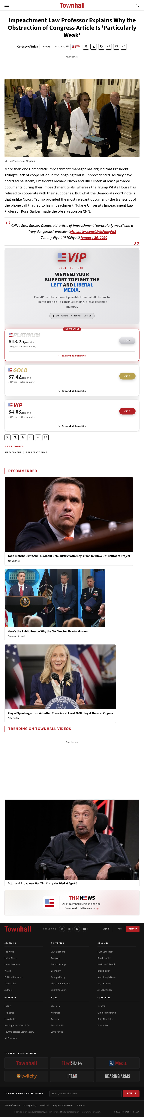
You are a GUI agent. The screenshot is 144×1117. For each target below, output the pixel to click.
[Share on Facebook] (101, 47)
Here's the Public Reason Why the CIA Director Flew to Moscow (48, 631)
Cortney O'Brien (27, 47)
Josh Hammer (105, 983)
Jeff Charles (14, 561)
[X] (62, 929)
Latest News (10, 958)
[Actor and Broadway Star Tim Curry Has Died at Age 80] (72, 840)
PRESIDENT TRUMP (36, 452)
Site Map (81, 1105)
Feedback (45, 1105)
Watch (7, 971)
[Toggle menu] (6, 5)
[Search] (137, 5)
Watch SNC (103, 1025)
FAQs (119, 928)
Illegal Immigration (60, 983)
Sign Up (131, 1093)
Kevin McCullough (107, 964)
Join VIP (133, 928)
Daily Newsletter (106, 1019)
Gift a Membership (107, 1012)
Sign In (106, 928)
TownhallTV (10, 983)
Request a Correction (63, 1105)
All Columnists (105, 990)
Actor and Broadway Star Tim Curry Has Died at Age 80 (42, 883)
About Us (55, 1006)
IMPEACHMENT (12, 452)
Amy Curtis (13, 718)
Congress (55, 958)
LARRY (7, 1006)
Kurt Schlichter (105, 951)
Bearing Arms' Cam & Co (16, 1025)
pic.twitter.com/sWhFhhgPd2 (93, 231)
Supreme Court (58, 990)
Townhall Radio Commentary (19, 1032)
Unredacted (10, 1019)
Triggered (9, 1012)
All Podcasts (10, 1038)
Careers (55, 1019)
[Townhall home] (17, 929)
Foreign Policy (58, 977)
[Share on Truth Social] (93, 47)
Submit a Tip (57, 1025)
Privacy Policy (30, 1105)
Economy (56, 971)
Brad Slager (104, 971)
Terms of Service (12, 1105)
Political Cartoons (13, 977)
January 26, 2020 (94, 237)
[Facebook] (77, 929)
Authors (8, 990)
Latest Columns (12, 964)
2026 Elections (58, 951)
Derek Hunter (104, 958)
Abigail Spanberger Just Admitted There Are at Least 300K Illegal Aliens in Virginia (60, 713)
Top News (9, 951)
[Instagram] (70, 929)
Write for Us (57, 1032)
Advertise (55, 1012)
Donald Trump (58, 964)
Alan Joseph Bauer (107, 977)
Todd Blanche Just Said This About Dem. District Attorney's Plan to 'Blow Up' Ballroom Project (69, 556)
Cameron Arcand (16, 636)
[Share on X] (86, 47)
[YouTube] (85, 929)
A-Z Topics (57, 943)
